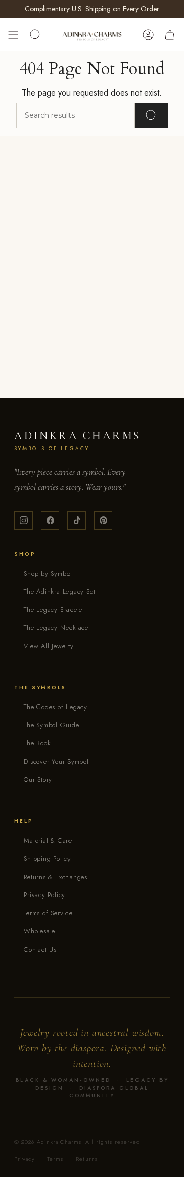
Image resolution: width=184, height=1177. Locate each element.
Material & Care (48, 840)
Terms (55, 1159)
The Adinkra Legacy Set (59, 591)
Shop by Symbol (48, 573)
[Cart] (169, 34)
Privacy (24, 1159)
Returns (87, 1159)
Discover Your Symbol (56, 761)
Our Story (38, 779)
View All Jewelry (48, 646)
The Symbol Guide (51, 725)
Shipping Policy (47, 858)
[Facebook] (50, 520)
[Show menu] (13, 34)
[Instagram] (23, 520)
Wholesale (39, 931)
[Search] (151, 115)
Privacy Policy (44, 895)
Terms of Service (48, 913)
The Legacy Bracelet (54, 610)
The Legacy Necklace (56, 627)
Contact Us (40, 949)
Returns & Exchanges (55, 877)
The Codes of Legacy (55, 707)
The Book (37, 743)
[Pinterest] (103, 520)
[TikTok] (76, 520)
